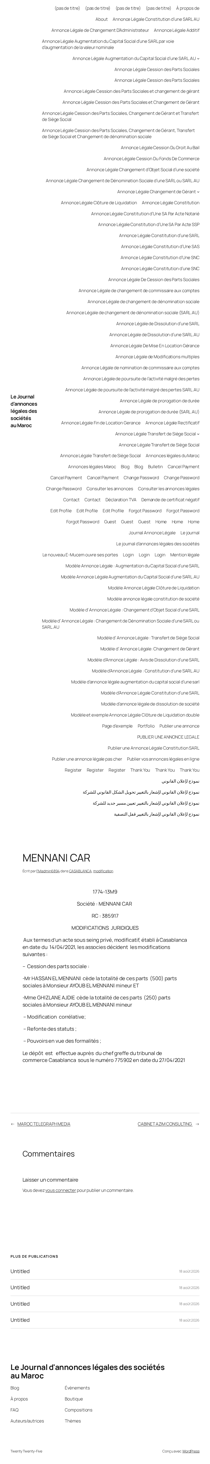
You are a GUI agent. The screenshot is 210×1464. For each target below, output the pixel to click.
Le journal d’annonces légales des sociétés (158, 544)
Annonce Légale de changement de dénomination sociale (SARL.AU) (133, 312)
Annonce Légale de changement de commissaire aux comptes (139, 290)
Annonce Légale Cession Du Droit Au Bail (160, 147)
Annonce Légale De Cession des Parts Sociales (154, 279)
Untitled (20, 1271)
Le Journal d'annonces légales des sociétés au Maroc (23, 411)
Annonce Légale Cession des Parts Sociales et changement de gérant (132, 91)
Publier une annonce (180, 726)
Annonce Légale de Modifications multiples (158, 357)
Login (128, 555)
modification (103, 870)
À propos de (188, 8)
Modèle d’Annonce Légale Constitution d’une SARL (150, 693)
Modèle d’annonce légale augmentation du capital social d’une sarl (135, 682)
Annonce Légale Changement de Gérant (156, 191)
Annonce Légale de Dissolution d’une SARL (158, 323)
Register (73, 770)
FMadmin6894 (48, 870)
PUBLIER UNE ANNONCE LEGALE (168, 737)
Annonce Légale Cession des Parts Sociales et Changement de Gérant (131, 102)
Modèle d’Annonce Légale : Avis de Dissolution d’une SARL (144, 660)
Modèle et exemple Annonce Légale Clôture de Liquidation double (135, 715)
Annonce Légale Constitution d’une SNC (160, 268)
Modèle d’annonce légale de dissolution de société (150, 704)
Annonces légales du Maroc (173, 455)
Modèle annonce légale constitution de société (153, 599)
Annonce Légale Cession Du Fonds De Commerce (152, 158)
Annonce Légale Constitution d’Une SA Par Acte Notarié (145, 214)
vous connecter (60, 1190)
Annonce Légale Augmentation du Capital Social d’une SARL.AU (134, 58)
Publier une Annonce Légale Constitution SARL (154, 748)
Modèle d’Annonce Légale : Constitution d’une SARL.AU (146, 671)
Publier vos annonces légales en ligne (163, 759)
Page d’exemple (117, 726)
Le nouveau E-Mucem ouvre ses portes (80, 555)
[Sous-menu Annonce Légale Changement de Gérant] (198, 191)
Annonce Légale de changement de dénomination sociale (144, 301)
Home (161, 522)
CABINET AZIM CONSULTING (165, 1124)
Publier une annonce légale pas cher (87, 759)
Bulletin (155, 466)
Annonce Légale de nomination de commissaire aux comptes (140, 368)
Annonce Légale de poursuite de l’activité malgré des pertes (141, 379)
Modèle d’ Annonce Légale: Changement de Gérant (150, 649)
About (102, 19)
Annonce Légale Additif (177, 30)
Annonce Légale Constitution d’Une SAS (160, 246)
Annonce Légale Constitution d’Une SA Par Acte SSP (149, 224)
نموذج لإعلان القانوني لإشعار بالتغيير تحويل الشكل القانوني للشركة (141, 792)
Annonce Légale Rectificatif (172, 423)
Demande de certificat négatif (170, 500)
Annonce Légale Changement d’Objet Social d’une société (143, 169)
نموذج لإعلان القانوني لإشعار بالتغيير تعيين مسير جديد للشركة (146, 803)
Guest (110, 522)
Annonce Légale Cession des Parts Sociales (157, 69)
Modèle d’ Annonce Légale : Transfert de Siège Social (148, 638)
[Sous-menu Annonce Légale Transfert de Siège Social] (198, 433)
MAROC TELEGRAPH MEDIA (43, 1124)
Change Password (141, 477)
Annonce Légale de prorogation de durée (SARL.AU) (149, 412)
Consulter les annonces (110, 489)
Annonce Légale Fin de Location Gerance (100, 423)
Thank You (140, 770)
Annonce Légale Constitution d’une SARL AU (156, 19)
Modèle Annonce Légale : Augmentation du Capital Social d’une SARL (133, 566)
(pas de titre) (67, 8)
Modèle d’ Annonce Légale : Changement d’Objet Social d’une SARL (135, 610)
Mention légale (185, 555)
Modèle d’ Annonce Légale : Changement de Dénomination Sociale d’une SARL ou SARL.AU (120, 624)
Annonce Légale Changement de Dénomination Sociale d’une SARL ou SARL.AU (123, 180)
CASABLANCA (80, 870)
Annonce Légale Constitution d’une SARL (159, 235)
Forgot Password (145, 511)
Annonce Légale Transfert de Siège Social (155, 434)
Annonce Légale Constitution (171, 203)
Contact (71, 500)
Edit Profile (61, 511)
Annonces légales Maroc (92, 466)
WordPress (191, 1451)
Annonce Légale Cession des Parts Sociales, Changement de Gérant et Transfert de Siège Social (120, 116)
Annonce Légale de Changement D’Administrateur (100, 30)
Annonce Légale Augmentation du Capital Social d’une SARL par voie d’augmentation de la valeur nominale (108, 44)
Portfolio (146, 726)
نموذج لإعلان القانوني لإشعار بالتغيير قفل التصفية (157, 814)
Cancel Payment (184, 466)
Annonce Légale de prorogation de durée (160, 401)
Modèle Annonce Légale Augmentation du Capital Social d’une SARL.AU (130, 577)
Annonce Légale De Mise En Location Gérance (155, 346)
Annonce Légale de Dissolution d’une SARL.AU (154, 334)
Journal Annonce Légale (152, 533)
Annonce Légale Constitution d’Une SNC (160, 257)
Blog (125, 466)
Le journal (190, 533)
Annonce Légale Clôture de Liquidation (99, 203)
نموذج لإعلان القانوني (181, 781)
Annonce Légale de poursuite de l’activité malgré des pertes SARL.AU (132, 390)
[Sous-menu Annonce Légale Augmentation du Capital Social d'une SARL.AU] (198, 58)
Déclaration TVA (121, 500)
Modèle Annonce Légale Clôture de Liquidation (154, 588)
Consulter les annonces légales (169, 489)
